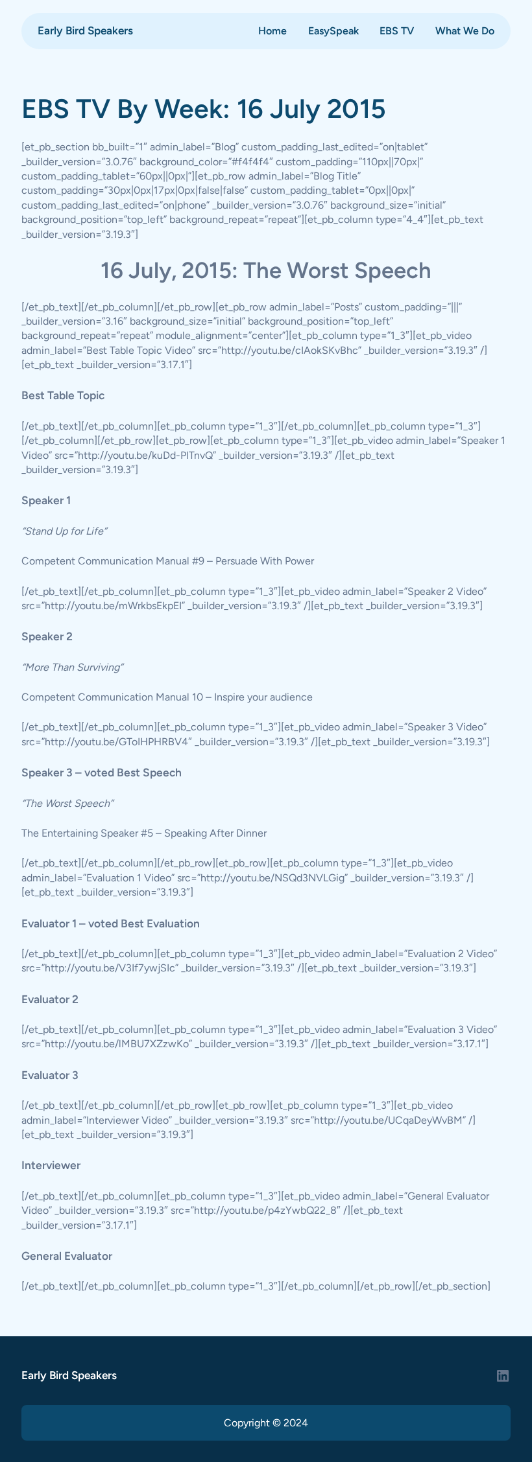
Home (272, 31)
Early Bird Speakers (85, 30)
